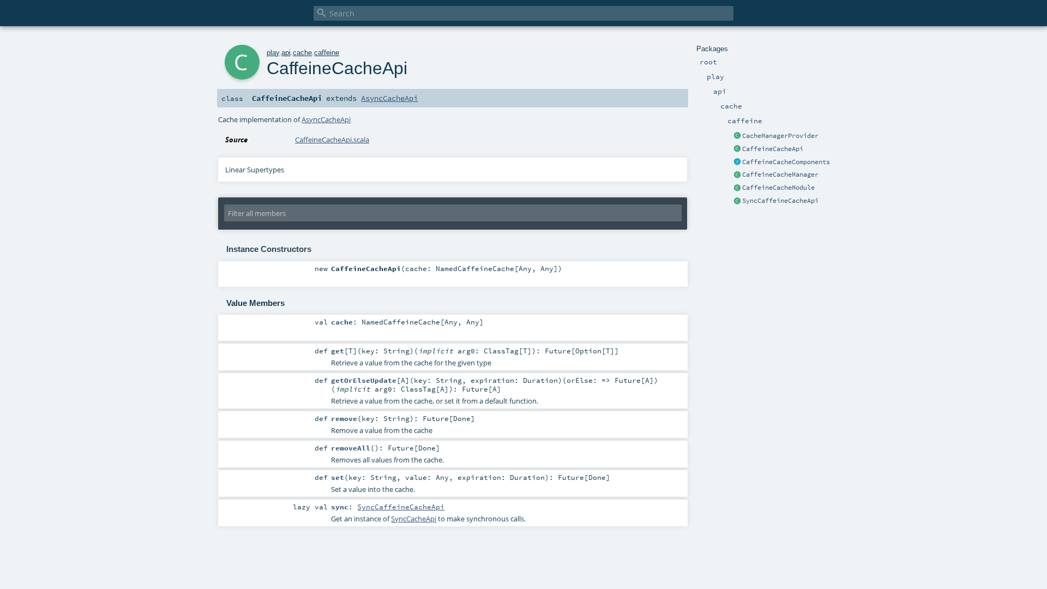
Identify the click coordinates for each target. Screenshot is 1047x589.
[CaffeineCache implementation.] (737, 188)
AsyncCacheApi (389, 98)
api (286, 53)
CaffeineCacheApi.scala (332, 140)
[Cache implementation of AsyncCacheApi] (737, 149)
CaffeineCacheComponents (786, 162)
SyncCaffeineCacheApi (780, 201)
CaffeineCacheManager (780, 174)
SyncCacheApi (413, 519)
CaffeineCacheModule (778, 187)
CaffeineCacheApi (772, 149)
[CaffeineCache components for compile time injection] (737, 162)
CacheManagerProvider (780, 136)
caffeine (326, 53)
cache (302, 53)
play (273, 53)
